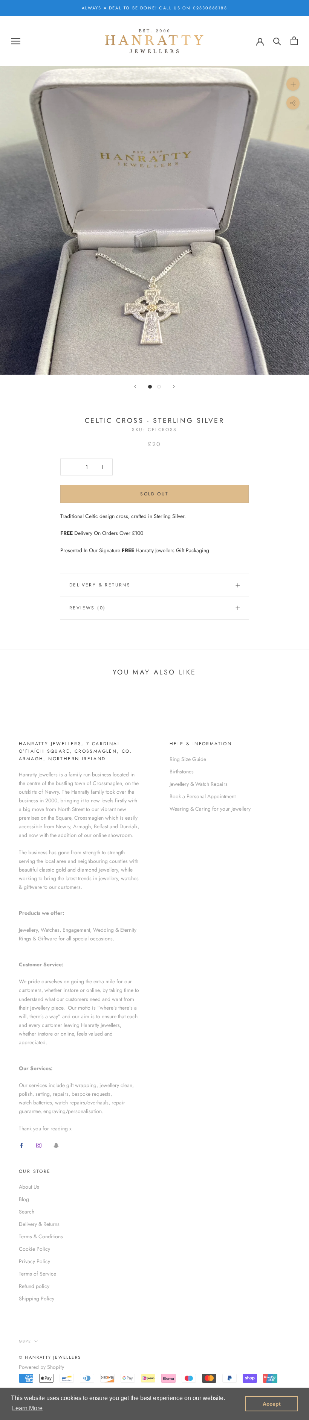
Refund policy (34, 1286)
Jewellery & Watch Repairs (199, 784)
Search (26, 1211)
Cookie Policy (34, 1249)
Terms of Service (37, 1273)
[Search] (277, 41)
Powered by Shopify (41, 1367)
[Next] (174, 386)
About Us (29, 1187)
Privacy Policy (34, 1261)
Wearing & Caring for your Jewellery (210, 809)
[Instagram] (38, 1145)
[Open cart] (294, 40)
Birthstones (182, 771)
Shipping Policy (36, 1298)
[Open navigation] (15, 41)
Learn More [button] (27, 1408)
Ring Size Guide (188, 759)
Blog (24, 1199)
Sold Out (154, 494)
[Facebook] (21, 1145)
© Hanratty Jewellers (50, 1357)
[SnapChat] (56, 1145)
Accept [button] (272, 1404)
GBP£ (25, 1341)
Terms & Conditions (41, 1236)
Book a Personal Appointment (203, 796)
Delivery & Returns (99, 585)
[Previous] (135, 386)
